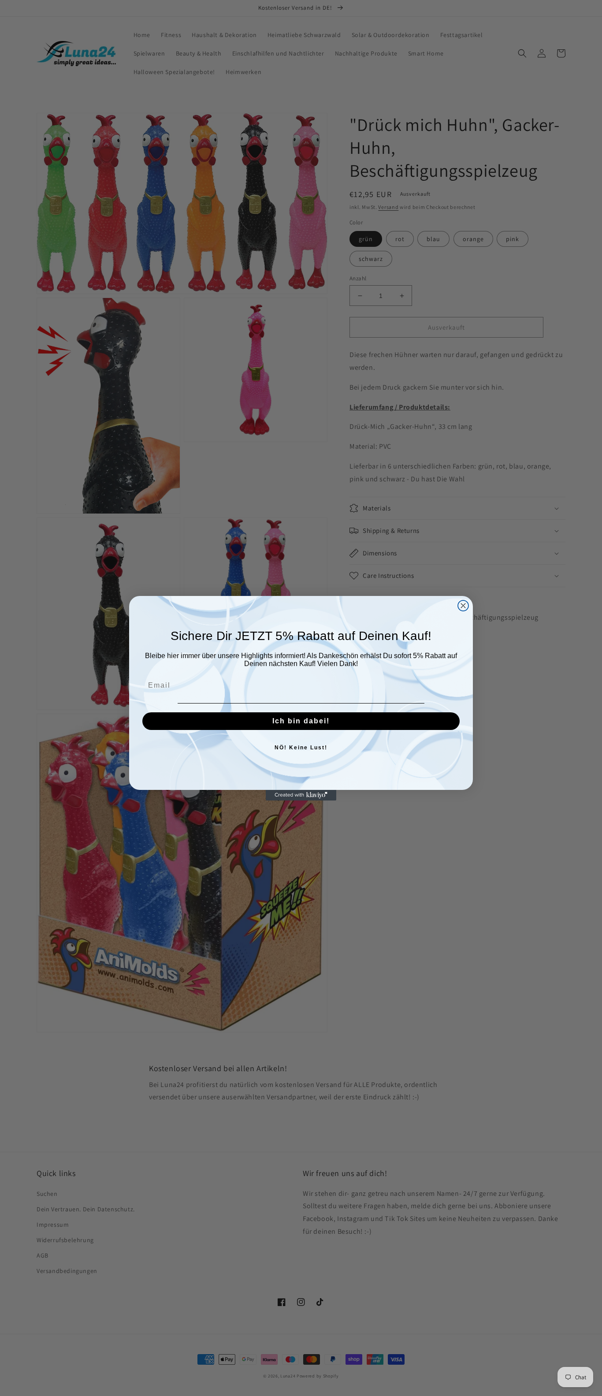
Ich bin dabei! (301, 721)
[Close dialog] (463, 605)
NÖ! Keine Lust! (301, 748)
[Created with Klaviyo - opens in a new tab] (301, 795)
